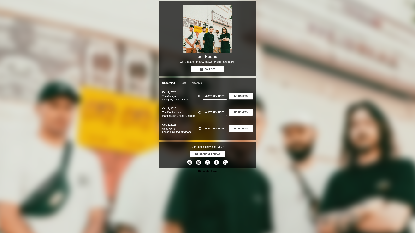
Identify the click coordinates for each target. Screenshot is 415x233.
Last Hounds (207, 57)
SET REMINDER (216, 96)
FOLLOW (210, 69)
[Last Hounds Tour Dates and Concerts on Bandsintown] (207, 171)
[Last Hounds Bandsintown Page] (207, 30)
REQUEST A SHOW (209, 154)
